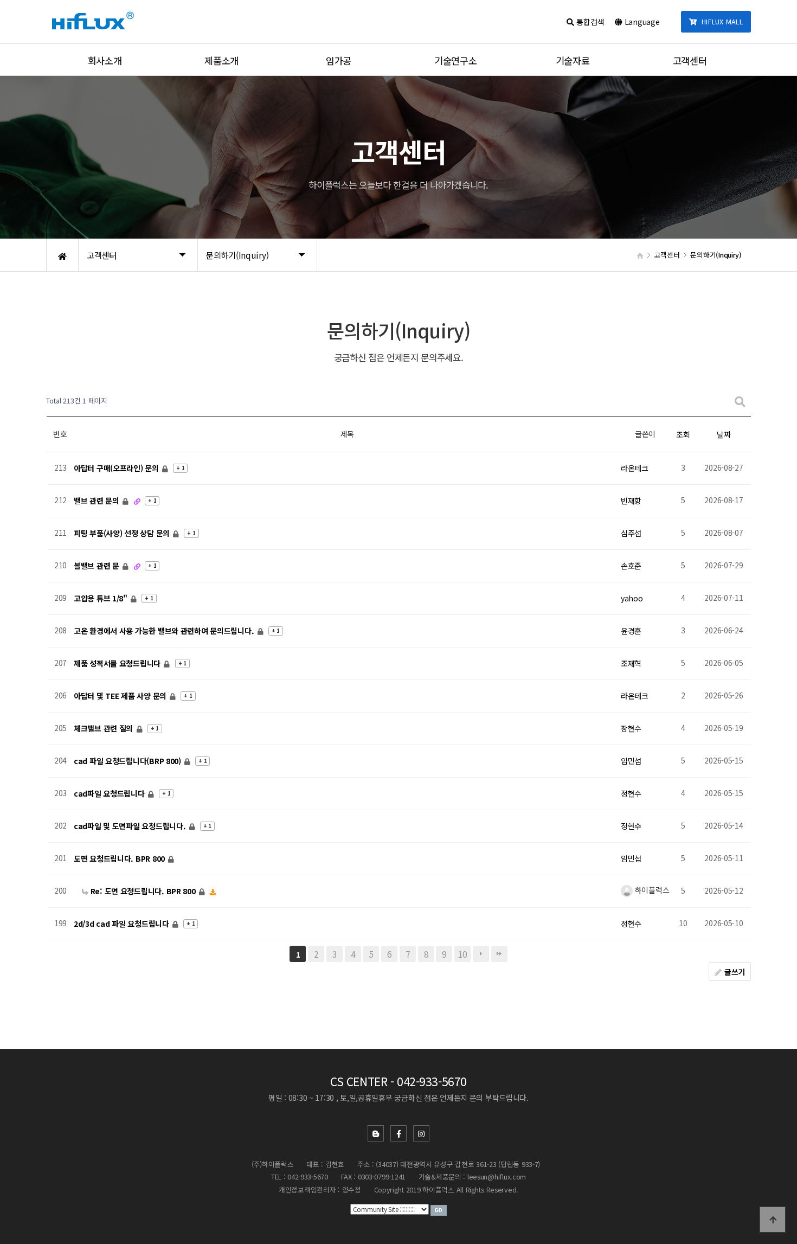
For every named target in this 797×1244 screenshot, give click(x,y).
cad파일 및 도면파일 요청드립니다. (131, 825)
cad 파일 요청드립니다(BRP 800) (128, 760)
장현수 (631, 728)
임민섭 (631, 760)
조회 (683, 434)
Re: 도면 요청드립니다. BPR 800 (142, 891)
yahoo (632, 598)
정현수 (631, 793)
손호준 (631, 565)
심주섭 (631, 533)
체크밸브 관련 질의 (104, 728)
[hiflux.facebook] (398, 1133)
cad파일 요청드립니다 (110, 793)
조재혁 (631, 663)
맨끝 (499, 954)
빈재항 (631, 500)
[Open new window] (438, 1209)
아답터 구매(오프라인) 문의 (117, 468)
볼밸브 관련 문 (97, 565)
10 (462, 954)
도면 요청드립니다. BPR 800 (120, 858)
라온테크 (634, 468)
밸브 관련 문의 (97, 500)
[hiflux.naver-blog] (376, 1133)
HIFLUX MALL (720, 21)
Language (640, 21)
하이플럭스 (651, 889)
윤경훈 (631, 630)
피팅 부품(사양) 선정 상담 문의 (123, 533)
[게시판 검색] (740, 401)
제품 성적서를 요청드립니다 (118, 663)
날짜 (723, 434)
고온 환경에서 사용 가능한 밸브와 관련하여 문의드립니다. (165, 630)
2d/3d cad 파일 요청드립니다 (122, 923)
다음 (481, 954)
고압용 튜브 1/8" (102, 598)
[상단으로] (772, 1219)
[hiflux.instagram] (421, 1133)
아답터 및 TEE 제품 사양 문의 (121, 695)
